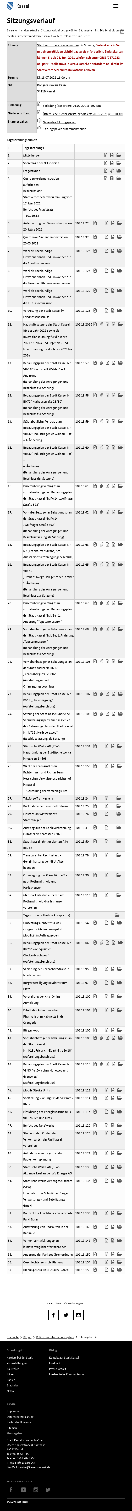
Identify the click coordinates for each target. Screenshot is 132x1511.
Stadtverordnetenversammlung (58, 45)
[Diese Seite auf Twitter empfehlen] (66, 1315)
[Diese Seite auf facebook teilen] (53, 1315)
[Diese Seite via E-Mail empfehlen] (78, 1315)
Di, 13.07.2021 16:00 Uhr (53, 77)
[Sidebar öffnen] (116, 6)
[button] (122, 32)
